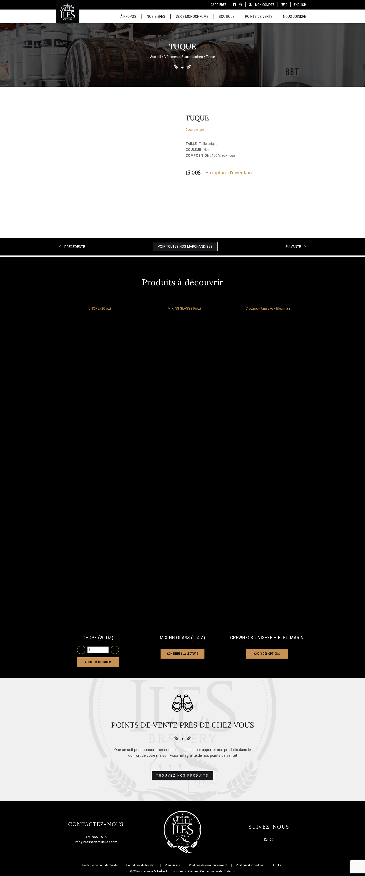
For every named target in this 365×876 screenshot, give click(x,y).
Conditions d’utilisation (141, 865)
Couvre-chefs (195, 129)
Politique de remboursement (208, 865)
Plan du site (172, 865)
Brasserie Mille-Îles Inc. (156, 871)
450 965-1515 (96, 837)
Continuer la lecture (182, 653)
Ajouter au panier (98, 662)
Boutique (226, 16)
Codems (229, 871)
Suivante (293, 247)
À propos (128, 16)
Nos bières (156, 16)
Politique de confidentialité (100, 865)
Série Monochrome (192, 16)
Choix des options (267, 653)
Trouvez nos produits (182, 775)
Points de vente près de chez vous (182, 725)
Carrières (218, 5)
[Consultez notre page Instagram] (240, 5)
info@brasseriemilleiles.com (96, 842)
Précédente (74, 247)
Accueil (155, 57)
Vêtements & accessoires (183, 57)
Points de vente (258, 16)
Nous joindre (294, 16)
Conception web (211, 871)
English (300, 5)
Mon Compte (264, 5)
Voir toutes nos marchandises (185, 246)
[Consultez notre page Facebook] (234, 5)
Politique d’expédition (250, 865)
